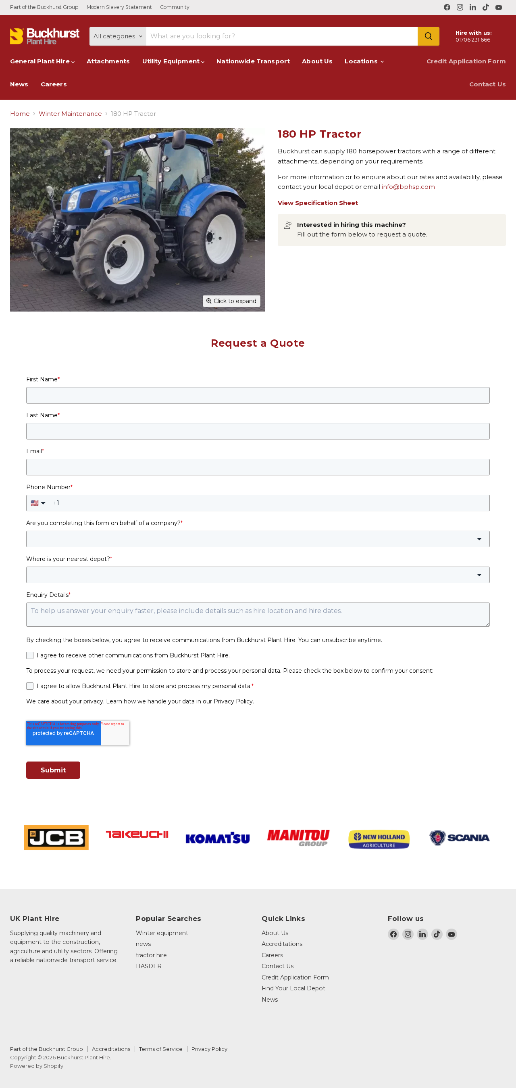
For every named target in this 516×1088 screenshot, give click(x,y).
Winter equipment (162, 933)
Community (174, 7)
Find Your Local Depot (293, 988)
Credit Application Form (466, 61)
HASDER (149, 966)
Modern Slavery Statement (119, 7)
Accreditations (282, 944)
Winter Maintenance (70, 113)
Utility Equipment (172, 61)
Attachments (108, 61)
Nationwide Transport (253, 61)
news (143, 944)
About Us (317, 61)
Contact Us (487, 84)
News (19, 84)
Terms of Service (161, 1049)
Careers (54, 84)
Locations (362, 61)
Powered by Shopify (36, 1066)
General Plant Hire (40, 61)
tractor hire (151, 955)
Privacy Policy (209, 1049)
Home (20, 113)
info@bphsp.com (408, 186)
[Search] (428, 36)
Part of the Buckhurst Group (44, 7)
